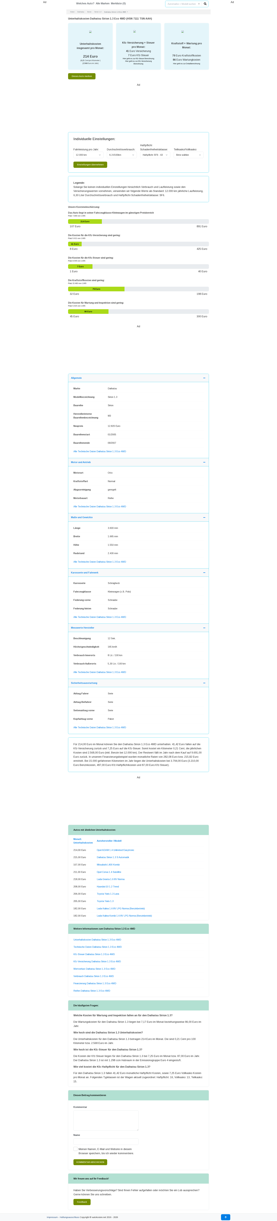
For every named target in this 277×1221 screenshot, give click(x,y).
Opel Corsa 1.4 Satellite (109, 872)
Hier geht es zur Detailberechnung (186, 64)
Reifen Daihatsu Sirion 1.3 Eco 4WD (91, 991)
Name (76, 1135)
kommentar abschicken (90, 1162)
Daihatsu (80, 12)
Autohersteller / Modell (109, 841)
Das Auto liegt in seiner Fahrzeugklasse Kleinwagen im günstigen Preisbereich (111, 213)
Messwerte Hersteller (82, 628)
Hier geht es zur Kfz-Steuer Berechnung (138, 59)
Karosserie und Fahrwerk (84, 572)
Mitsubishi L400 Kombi (108, 864)
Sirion (89, 12)
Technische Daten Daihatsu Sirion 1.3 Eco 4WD (97, 947)
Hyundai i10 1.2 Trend (108, 886)
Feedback (82, 1202)
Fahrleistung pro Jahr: (86, 149)
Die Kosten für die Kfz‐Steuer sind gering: (91, 258)
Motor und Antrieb (81, 462)
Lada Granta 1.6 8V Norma (111, 879)
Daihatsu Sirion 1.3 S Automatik (113, 857)
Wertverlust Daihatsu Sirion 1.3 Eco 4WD (94, 969)
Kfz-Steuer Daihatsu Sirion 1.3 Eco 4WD (94, 954)
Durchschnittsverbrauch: (121, 149)
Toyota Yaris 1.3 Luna (108, 894)
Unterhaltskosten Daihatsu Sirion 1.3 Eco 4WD (97, 939)
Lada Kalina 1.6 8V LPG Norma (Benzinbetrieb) (121, 908)
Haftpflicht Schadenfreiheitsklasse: (154, 147)
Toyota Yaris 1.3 (105, 901)
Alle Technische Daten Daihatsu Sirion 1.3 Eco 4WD (99, 451)
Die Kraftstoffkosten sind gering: (86, 280)
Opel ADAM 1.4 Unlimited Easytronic (115, 850)
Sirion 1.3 (97, 12)
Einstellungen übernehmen (90, 164)
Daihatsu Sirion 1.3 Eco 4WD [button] (115, 12)
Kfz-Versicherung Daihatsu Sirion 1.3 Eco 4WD (97, 961)
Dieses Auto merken (82, 76)
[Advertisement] (44, 47)
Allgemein (76, 378)
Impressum (52, 1217)
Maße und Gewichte (82, 517)
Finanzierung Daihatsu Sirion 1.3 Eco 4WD (94, 983)
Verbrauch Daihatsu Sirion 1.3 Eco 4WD (93, 976)
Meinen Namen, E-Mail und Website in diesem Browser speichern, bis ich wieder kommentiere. (106, 1151)
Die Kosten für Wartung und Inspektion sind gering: (96, 303)
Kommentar (80, 1107)
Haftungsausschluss (69, 1217)
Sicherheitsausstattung (84, 683)
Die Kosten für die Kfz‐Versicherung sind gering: (94, 235)
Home (72, 12)
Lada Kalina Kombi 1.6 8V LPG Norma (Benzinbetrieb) (124, 916)
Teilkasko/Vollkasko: (185, 149)
